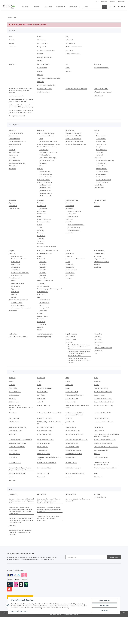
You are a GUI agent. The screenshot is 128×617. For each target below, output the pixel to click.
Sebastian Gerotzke (72, 443)
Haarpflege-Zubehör (17, 283)
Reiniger (40, 169)
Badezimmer (41, 294)
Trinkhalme (43, 278)
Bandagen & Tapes (17, 256)
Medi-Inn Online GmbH (44, 431)
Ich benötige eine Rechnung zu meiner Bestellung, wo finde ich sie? (21, 100)
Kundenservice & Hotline (17, 96)
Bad (67, 64)
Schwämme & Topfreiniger (48, 158)
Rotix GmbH (12, 480)
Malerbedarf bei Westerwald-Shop (76, 88)
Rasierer (13, 297)
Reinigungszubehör (43, 179)
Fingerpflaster (15, 264)
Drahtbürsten (41, 211)
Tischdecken (43, 275)
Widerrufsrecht (70, 43)
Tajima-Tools (13, 450)
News (96, 2)
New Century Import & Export (103, 443)
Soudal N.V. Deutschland (17, 446)
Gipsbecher (12, 203)
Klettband (12, 149)
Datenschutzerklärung (40, 557)
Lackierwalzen (100, 166)
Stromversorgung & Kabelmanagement (49, 289)
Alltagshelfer (13, 311)
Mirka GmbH (13, 434)
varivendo (40, 402)
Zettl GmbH (97, 381)
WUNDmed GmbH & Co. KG (17, 473)
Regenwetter (41, 321)
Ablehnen (104, 610)
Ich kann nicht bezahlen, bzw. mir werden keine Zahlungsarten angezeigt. (21, 106)
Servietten (43, 272)
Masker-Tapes (13, 155)
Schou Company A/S (43, 443)
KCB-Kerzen (41, 377)
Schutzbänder (13, 166)
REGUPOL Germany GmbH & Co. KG (105, 440)
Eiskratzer (40, 244)
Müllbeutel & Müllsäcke (44, 182)
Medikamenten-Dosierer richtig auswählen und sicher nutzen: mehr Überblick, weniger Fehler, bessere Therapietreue (20, 510)
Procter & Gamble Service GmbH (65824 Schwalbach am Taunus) (106, 435)
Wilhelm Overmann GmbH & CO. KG (105, 468)
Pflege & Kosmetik (14, 278)
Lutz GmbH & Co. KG (15, 431)
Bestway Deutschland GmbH (74, 395)
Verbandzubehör (16, 275)
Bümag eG (12, 398)
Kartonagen (97, 256)
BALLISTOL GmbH (14, 395)
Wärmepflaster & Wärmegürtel (20, 308)
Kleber (96, 203)
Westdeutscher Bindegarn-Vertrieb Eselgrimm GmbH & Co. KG (20, 469)
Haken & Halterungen (44, 219)
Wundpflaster (15, 270)
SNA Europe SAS (42, 446)
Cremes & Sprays (16, 302)
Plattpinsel (99, 152)
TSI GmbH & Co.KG (15, 462)
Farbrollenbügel (99, 185)
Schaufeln (40, 230)
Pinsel (96, 133)
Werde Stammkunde (43, 92)
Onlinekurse (69, 342)
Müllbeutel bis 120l (46, 193)
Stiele (41, 139)
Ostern (97, 353)
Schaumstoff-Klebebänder (17, 163)
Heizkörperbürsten (45, 155)
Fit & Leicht (98, 339)
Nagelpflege (15, 291)
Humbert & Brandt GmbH (102, 418)
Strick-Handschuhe (74, 227)
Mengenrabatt (41, 47)
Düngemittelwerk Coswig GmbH (104, 402)
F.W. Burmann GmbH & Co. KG (103, 405)
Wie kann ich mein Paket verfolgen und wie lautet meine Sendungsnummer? (21, 111)
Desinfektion (99, 350)
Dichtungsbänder (14, 139)
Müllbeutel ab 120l (45, 196)
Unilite (11, 477)
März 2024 (12, 526)
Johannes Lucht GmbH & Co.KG (103, 422)
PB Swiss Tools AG (71, 462)
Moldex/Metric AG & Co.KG (17, 443)
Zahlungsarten (98, 95)
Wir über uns (41, 40)
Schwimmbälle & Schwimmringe (76, 144)
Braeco (11, 381)
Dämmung (98, 337)
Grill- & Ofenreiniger (46, 174)
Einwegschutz (70, 208)
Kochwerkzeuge (44, 302)
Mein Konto (12, 64)
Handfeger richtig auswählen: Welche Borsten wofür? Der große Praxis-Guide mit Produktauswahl (21, 520)
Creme (13, 281)
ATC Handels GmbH (72, 391)
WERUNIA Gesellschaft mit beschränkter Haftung (102, 463)
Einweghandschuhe (74, 230)
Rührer (39, 225)
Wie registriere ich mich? (17, 116)
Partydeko (43, 270)
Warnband (12, 169)
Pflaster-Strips (15, 267)
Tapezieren (40, 241)
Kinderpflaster (15, 261)
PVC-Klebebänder (14, 160)
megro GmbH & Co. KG (73, 431)
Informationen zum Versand (103, 92)
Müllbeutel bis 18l (45, 185)
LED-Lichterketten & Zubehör (18, 337)
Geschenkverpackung (44, 337)
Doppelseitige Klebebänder (17, 141)
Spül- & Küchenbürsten (47, 160)
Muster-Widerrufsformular (74, 47)
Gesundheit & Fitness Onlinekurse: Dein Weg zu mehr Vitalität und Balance (79, 347)
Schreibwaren (99, 342)
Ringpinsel (99, 155)
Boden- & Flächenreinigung (45, 133)
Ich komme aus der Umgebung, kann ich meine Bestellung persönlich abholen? (20, 90)
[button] (110, 6)
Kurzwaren (40, 319)
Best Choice (41, 395)
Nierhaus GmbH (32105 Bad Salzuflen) (106, 446)
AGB (67, 36)
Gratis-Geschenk (42, 43)
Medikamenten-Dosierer (19, 259)
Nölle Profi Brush (14, 453)
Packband (12, 158)
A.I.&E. (39, 384)
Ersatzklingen (44, 208)
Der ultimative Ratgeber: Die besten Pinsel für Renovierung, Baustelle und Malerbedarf (49, 509)
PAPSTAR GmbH (70, 457)
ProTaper (68, 477)
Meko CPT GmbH (99, 431)
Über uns (40, 74)
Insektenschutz (70, 264)
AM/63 (68, 388)
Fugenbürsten (44, 149)
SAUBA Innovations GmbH (45, 440)
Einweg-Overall (72, 214)
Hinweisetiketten (99, 253)
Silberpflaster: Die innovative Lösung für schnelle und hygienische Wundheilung (48, 518)
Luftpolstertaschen (100, 259)
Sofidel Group (98, 477)
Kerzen (39, 330)
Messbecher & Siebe (43, 222)
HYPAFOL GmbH (14, 422)
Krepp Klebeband (14, 152)
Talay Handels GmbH (72, 446)
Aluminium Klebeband (16, 133)
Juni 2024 (97, 494)
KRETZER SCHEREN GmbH (45, 427)
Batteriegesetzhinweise (73, 54)
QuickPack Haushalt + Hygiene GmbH (20, 440)
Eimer (39, 216)
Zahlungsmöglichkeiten (44, 57)
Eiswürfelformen (45, 300)
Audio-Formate (70, 337)
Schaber (39, 227)
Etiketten (40, 313)
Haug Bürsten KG (14, 418)
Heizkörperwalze (101, 163)
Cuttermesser (41, 205)
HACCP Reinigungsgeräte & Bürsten (48, 144)
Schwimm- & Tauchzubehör (74, 141)
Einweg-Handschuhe (74, 211)
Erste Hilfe (12, 253)
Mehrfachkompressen (18, 305)
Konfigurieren (104, 605)
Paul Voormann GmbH (101, 457)
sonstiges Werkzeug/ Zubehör (46, 246)
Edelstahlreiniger (45, 171)
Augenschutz (70, 205)
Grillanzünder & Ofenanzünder (75, 259)
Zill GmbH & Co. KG (43, 473)
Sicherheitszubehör (43, 286)
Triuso (39, 381)
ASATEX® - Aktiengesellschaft (103, 391)
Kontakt (112, 2)
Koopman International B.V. (17, 427)
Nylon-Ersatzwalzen (102, 171)
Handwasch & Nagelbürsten (48, 152)
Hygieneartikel (15, 289)
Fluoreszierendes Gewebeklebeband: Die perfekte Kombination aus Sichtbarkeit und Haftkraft (49, 501)
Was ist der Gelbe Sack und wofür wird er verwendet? (78, 500)
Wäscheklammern (71, 270)
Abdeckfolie (98, 334)
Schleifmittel (41, 235)
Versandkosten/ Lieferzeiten (46, 50)
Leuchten (68, 71)
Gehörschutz (70, 219)
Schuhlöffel (40, 283)
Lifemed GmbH (98, 427)
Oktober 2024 (41, 494)
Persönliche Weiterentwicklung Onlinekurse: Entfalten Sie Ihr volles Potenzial (79, 360)
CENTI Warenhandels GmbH (103, 398)
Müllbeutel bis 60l (45, 190)
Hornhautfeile (15, 286)
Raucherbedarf (70, 275)
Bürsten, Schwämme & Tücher (46, 147)
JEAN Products (70, 422)
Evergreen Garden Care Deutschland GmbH (77, 406)
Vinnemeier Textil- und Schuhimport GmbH (48, 458)
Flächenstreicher (101, 144)
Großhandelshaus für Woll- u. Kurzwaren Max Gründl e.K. (75, 414)
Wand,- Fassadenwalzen (103, 179)
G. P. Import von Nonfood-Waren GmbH (49, 413)
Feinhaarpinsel (101, 141)
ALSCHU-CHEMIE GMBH (44, 388)
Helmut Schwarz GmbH (44, 418)
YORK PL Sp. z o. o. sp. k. (73, 468)
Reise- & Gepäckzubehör (45, 281)
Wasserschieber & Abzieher (48, 141)
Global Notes (13, 413)
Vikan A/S (97, 453)
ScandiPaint (41, 477)
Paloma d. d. (13, 457)
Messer (42, 305)
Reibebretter (13, 205)
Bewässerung (70, 253)
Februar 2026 (13, 494)
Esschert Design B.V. (43, 405)
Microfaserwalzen (101, 169)
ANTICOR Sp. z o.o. (15, 391)
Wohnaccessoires (42, 291)
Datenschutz (23, 611)
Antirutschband (14, 136)
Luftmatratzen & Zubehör (74, 136)
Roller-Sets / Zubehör (102, 182)
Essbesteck (43, 261)
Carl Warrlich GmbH (72, 398)
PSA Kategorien (42, 68)
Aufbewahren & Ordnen (44, 253)
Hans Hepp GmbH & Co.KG (102, 413)
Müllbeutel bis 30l (45, 188)
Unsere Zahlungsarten (101, 88)
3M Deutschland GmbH (44, 468)
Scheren (39, 233)
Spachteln (40, 238)
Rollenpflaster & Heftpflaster (20, 272)
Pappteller (43, 267)
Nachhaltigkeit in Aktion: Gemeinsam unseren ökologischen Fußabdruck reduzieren (20, 532)
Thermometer (41, 324)
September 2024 (71, 494)
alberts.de (12, 377)
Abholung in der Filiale (44, 88)
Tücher (42, 166)
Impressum (14, 611)
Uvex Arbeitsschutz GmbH (74, 453)
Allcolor (96, 384)
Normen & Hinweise (43, 64)
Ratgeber (40, 71)
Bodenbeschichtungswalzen (105, 160)
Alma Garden (13, 388)
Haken (39, 256)
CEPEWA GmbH (13, 402)
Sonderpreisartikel (100, 497)
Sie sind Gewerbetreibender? (46, 85)
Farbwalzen (97, 158)
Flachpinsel (99, 147)
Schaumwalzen (101, 174)
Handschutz (69, 222)
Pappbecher (43, 264)
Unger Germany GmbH (101, 450)
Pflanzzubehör (70, 267)
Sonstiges (40, 327)
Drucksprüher (41, 214)
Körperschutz (70, 233)
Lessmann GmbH (71, 427)
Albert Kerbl (69, 384)
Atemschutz (69, 203)
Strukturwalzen (101, 177)
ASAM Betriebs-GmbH (101, 388)
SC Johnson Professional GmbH (75, 473)
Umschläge (97, 267)
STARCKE (12, 384)
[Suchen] (104, 7)
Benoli (96, 377)
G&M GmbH (69, 418)
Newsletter (121, 2)
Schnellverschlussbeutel (101, 261)
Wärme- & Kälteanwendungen (18, 300)
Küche (68, 68)
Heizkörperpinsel (101, 149)
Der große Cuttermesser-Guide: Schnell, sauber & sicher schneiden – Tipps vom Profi (21, 501)
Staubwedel (43, 163)
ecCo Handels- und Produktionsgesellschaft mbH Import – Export (21, 407)
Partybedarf (41, 259)
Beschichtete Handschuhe (76, 225)
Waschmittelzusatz (45, 177)
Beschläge (40, 203)
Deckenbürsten (101, 136)
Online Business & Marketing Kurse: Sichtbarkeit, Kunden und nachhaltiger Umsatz (79, 353)
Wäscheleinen (70, 272)
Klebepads (12, 147)
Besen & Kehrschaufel (46, 136)
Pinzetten (14, 294)
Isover (96, 473)
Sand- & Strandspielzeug (73, 139)
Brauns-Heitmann (99, 395)
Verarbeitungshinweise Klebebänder (48, 78)
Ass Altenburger (42, 391)
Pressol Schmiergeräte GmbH (75, 434)
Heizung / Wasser (42, 316)
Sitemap (39, 61)
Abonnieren (114, 557)
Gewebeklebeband (15, 144)
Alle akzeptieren (104, 600)
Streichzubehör (99, 188)
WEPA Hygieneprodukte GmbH (46, 462)
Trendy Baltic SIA (42, 450)
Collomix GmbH (70, 402)
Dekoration (69, 256)
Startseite (104, 2)
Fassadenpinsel (101, 139)
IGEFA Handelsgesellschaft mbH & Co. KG (49, 423)
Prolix (67, 377)
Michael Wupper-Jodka (44, 434)
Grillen (68, 261)
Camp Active (41, 398)
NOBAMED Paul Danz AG (73, 450)
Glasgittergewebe (14, 208)
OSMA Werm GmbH (43, 453)
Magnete (96, 205)
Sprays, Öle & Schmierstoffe (103, 348)
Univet (68, 381)
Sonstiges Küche (45, 308)
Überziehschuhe (73, 216)
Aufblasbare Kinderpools (73, 133)
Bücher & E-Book (71, 339)
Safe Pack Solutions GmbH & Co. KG (77, 440)
